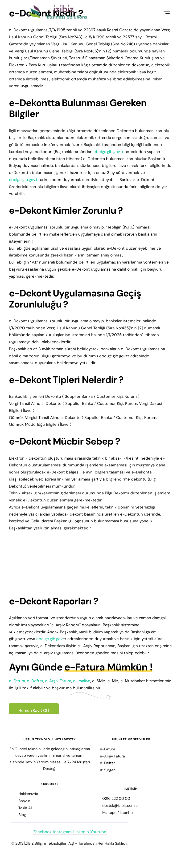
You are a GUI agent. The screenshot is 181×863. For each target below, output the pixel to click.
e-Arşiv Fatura (58, 680)
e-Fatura (17, 680)
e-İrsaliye (81, 680)
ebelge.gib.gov (49, 638)
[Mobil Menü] (163, 12)
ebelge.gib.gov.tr (108, 151)
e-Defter (35, 680)
